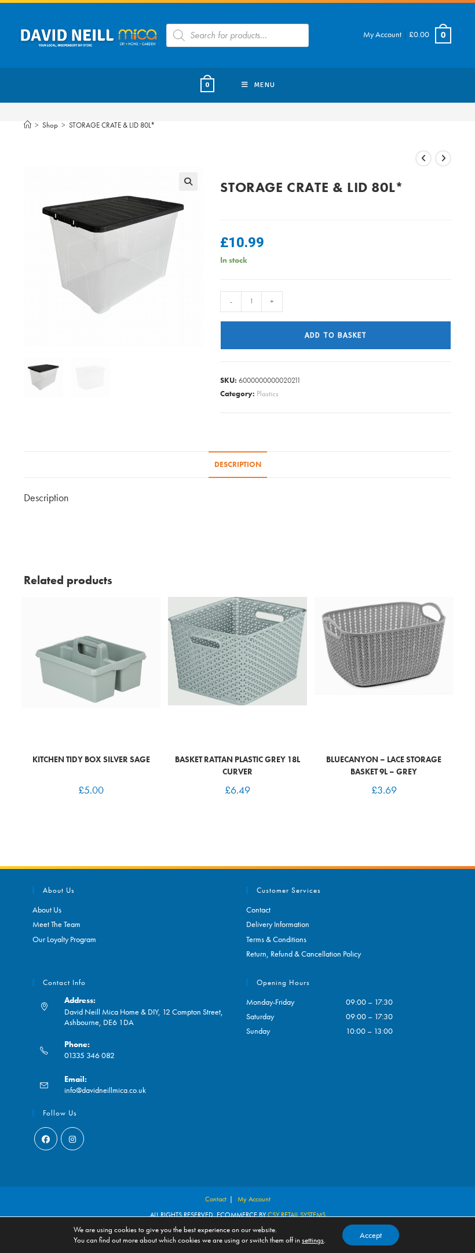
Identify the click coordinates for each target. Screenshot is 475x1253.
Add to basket (336, 335)
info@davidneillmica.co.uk (105, 1090)
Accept (371, 1235)
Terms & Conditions (276, 939)
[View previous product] (423, 158)
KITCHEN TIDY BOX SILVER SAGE (91, 759)
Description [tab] (237, 464)
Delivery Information (277, 924)
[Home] (27, 125)
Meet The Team (56, 924)
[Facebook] (45, 1138)
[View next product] (443, 158)
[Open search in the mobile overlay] (237, 35)
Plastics (268, 394)
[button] (188, 181)
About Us (46, 909)
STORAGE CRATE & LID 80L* (112, 125)
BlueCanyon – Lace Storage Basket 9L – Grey (383, 765)
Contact (258, 909)
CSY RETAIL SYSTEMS (297, 1214)
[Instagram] (72, 1138)
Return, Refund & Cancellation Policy (303, 953)
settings (313, 1240)
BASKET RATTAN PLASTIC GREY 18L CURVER (237, 765)
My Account (382, 34)
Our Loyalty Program (64, 939)
